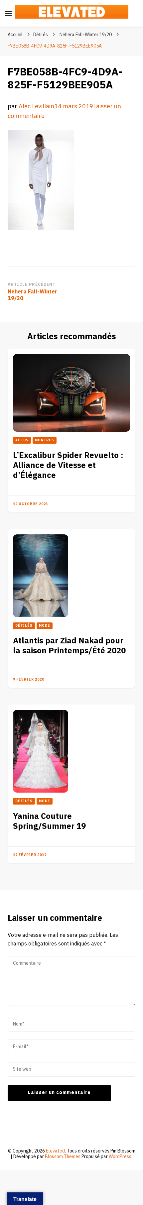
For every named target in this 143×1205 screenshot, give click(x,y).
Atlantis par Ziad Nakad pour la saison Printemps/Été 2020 (69, 646)
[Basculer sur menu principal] (8, 13)
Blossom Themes (62, 1156)
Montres (44, 440)
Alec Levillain (36, 106)
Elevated (55, 1151)
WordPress (120, 1156)
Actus (22, 440)
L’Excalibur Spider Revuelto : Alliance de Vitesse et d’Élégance (68, 465)
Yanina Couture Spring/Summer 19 (49, 821)
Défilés (40, 34)
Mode (44, 625)
